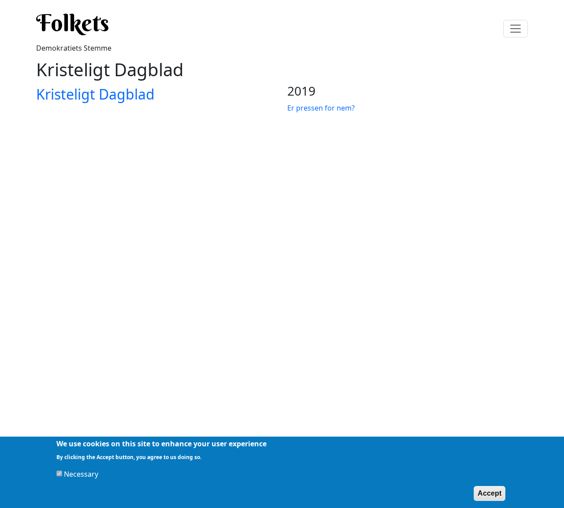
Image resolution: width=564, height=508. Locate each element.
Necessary (81, 473)
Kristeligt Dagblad (95, 94)
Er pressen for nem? (321, 108)
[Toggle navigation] (515, 28)
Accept (489, 493)
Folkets (72, 22)
